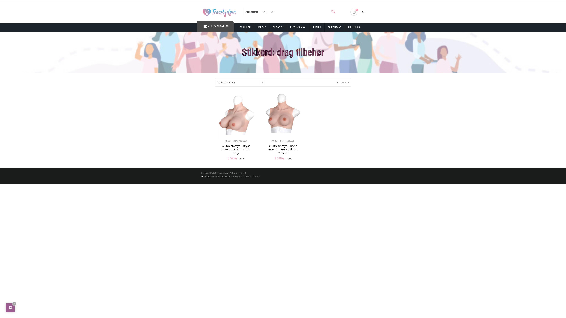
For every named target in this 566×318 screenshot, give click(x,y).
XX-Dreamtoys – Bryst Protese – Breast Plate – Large (236, 149)
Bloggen (278, 27)
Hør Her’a (354, 27)
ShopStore (206, 176)
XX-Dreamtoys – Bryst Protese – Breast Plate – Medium (283, 149)
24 (345, 82)
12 (342, 82)
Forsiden (245, 27)
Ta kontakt (335, 27)
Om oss (262, 27)
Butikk (317, 27)
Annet (228, 141)
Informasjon (298, 27)
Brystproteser (240, 141)
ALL (349, 82)
